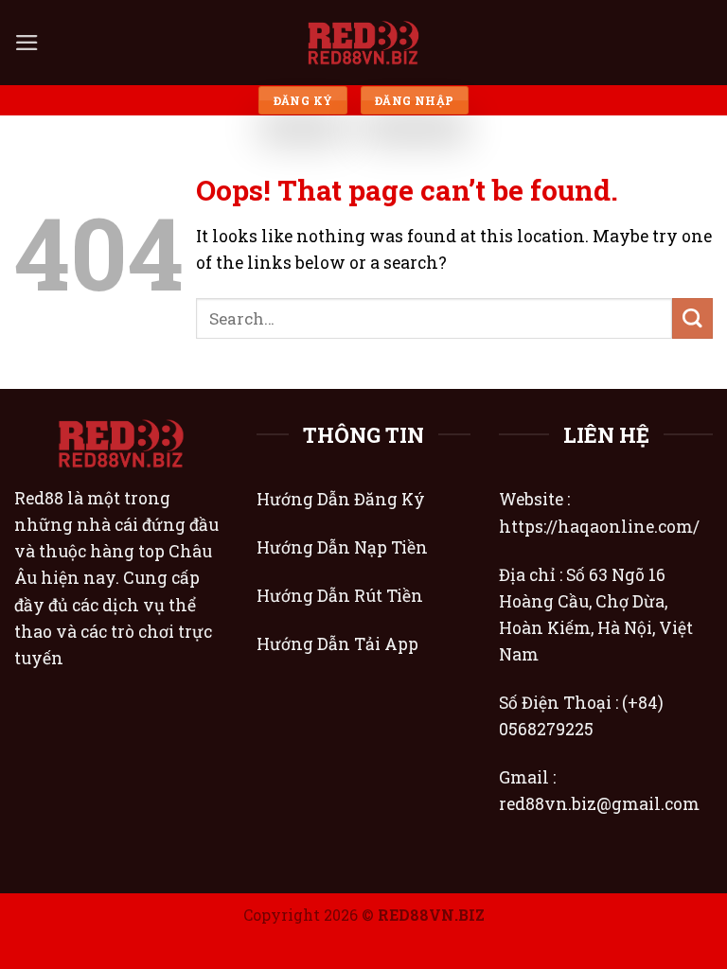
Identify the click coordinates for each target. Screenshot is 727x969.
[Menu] (27, 42)
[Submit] (692, 318)
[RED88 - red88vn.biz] (363, 42)
